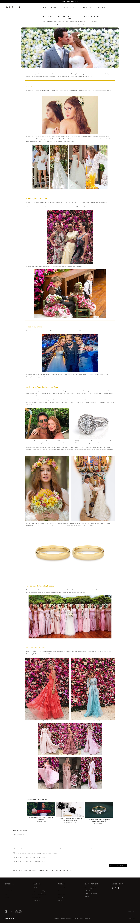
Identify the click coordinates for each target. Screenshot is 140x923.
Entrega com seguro (37, 897)
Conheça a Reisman (63, 888)
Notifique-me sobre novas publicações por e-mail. (30, 861)
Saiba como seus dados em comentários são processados (56, 870)
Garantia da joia (36, 900)
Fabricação (61, 897)
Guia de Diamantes (81, 21)
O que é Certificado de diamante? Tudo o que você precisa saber (70, 819)
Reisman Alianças (49, 21)
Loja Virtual (102, 7)
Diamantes (87, 7)
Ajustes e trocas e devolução (39, 894)
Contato (60, 900)
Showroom (61, 891)
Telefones (87, 896)
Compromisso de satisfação (39, 891)
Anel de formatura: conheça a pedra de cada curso (41, 818)
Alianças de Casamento (48, 7)
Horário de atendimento (91, 893)
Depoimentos (61, 894)
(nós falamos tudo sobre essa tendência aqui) (84, 590)
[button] (136, 7)
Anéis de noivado (9, 891)
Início (55, 25)
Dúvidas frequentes (37, 888)
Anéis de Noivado (70, 7)
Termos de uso (131, 911)
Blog (58, 25)
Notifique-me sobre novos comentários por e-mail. (30, 857)
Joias (6, 894)
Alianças (7, 888)
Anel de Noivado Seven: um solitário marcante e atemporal (99, 820)
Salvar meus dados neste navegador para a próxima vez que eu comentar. (37, 853)
